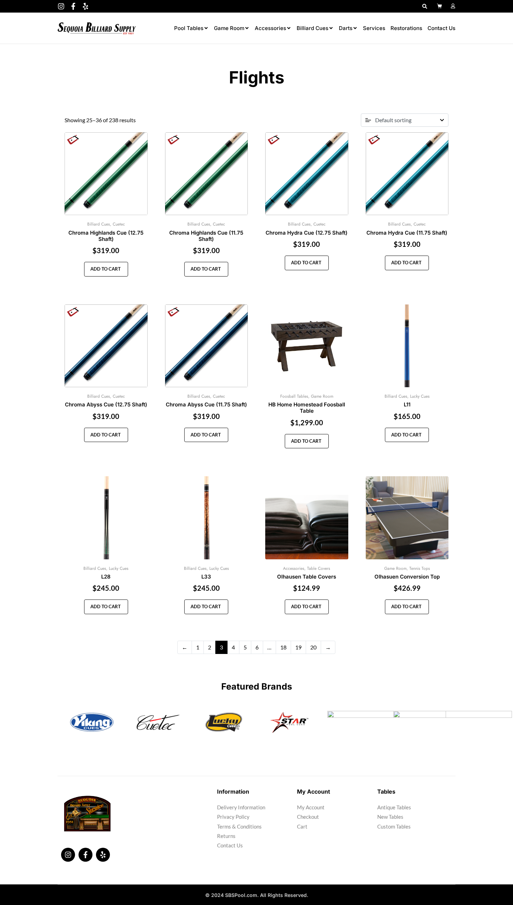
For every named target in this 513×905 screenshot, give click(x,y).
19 (298, 647)
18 (283, 647)
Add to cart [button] (105, 269)
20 (313, 647)
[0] (440, 5)
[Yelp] (85, 6)
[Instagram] (61, 6)
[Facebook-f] (73, 6)
